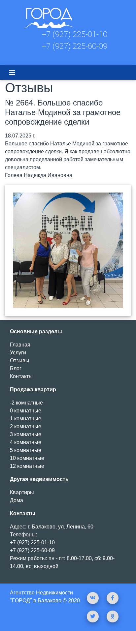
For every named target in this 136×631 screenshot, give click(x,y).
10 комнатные (27, 458)
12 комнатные (27, 466)
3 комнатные (25, 434)
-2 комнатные (26, 403)
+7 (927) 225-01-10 (74, 34)
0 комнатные (25, 410)
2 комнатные (25, 426)
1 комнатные (25, 418)
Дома (16, 500)
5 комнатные (25, 450)
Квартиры (22, 492)
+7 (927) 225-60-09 (74, 46)
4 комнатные (25, 442)
